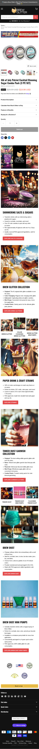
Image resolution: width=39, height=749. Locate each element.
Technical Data (22, 743)
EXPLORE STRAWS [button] (10, 402)
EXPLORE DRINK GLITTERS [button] (13, 311)
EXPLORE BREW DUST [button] (11, 573)
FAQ (15, 743)
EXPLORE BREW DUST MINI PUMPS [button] (15, 650)
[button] (36, 9)
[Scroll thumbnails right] (36, 72)
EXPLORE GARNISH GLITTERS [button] (14, 479)
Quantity (3, 119)
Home (3, 25)
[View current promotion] (19, 2)
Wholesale (28, 741)
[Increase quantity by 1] (16, 123)
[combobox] (17, 17)
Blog (35, 743)
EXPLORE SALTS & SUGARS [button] (13, 238)
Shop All (13, 741)
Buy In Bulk (20, 741)
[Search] (35, 17)
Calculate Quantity (7, 743)
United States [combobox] (18, 718)
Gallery (30, 743)
